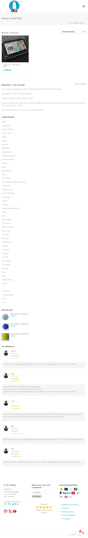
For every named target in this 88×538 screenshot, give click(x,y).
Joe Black (5, 205)
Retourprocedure (68, 512)
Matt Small (6, 231)
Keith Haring (6, 220)
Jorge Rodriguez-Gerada (10, 208)
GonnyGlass (6, 186)
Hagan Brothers (7, 189)
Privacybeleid (66, 519)
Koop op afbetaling (68, 515)
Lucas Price (6, 223)
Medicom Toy (7, 242)
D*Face (4, 163)
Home (70, 23)
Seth (3, 276)
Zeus (3, 298)
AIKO (4, 122)
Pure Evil (5, 257)
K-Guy (4, 212)
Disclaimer (65, 508)
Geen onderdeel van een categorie (14, 182)
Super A (4, 283)
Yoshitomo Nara (8, 295)
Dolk (3, 167)
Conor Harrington (8, 159)
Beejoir (4, 141)
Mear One (5, 238)
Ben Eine (5, 144)
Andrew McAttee (8, 129)
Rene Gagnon (6, 261)
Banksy (4, 137)
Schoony (5, 268)
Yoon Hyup (6, 291)
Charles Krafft (6, 152)
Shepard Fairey (7, 280)
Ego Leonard (6, 171)
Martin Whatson (7, 227)
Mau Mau (5, 235)
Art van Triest (6, 133)
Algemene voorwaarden (70, 505)
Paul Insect (6, 250)
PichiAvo (5, 253)
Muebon (5, 246)
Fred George (6, 178)
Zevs (3, 302)
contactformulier (36, 110)
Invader (4, 201)
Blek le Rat (5, 148)
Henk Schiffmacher (8, 193)
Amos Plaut (6, 126)
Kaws (4, 216)
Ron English (6, 265)
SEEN (4, 272)
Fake (3, 174)
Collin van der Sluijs (8, 156)
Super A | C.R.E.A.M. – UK (12, 66)
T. (2, 287)
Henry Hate (6, 197)
